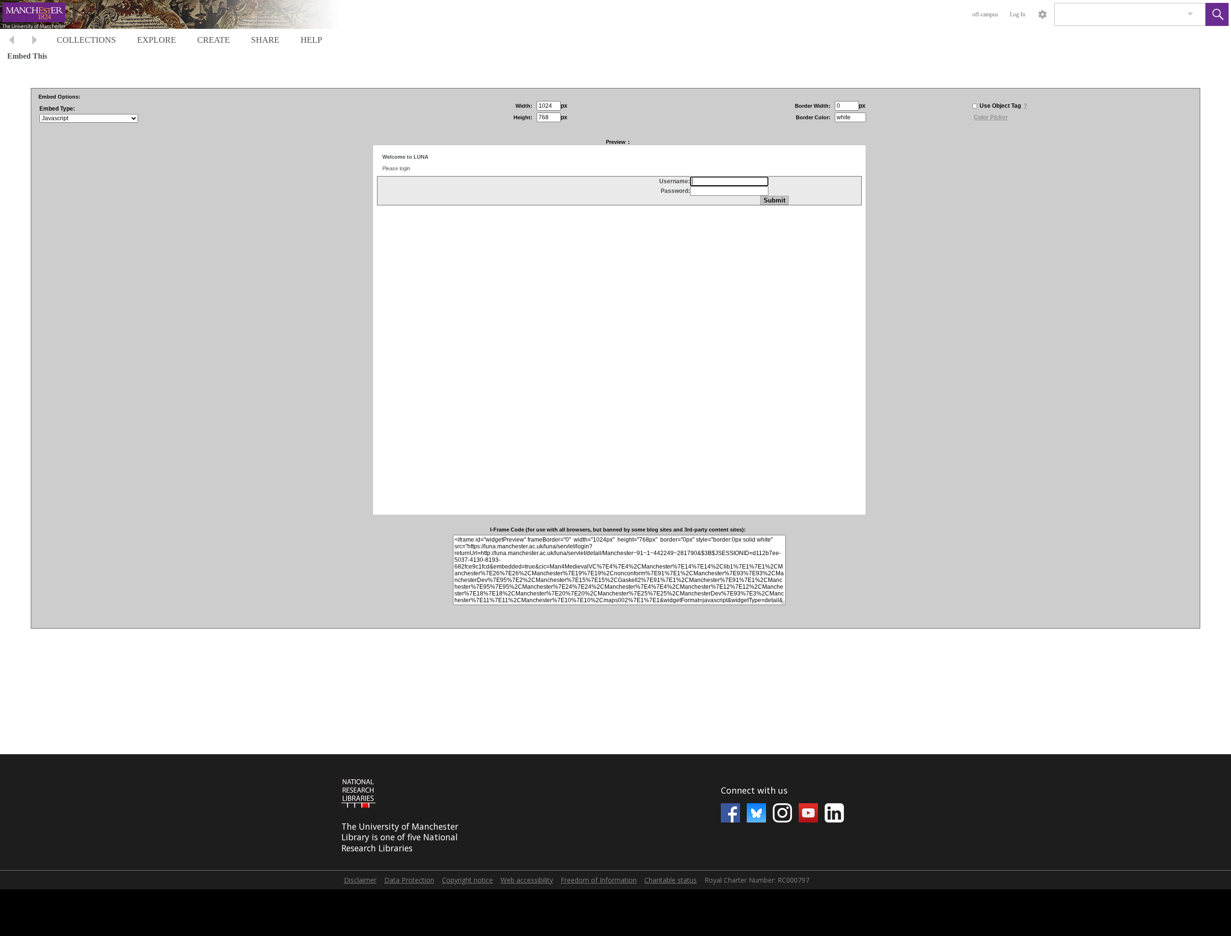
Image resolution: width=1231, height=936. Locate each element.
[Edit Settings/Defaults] (1042, 14)
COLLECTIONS (86, 40)
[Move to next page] (34, 41)
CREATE (213, 40)
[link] (1190, 14)
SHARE (265, 40)
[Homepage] (181, 14)
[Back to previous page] (11, 41)
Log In (1017, 14)
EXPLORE (156, 40)
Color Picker (991, 117)
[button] (1217, 14)
